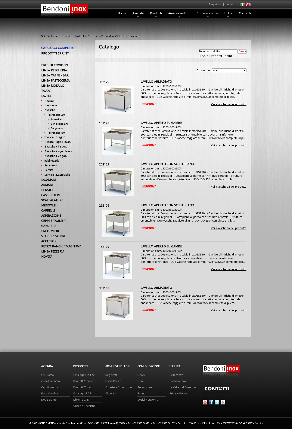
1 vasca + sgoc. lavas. (57, 142)
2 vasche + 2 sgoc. (55, 156)
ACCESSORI (49, 241)
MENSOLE (48, 205)
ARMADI (47, 185)
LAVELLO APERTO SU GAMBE (161, 123)
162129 (104, 123)
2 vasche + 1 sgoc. (55, 146)
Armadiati (56, 119)
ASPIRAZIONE (51, 215)
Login (229, 4)
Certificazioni (49, 387)
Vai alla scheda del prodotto (228, 104)
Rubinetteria (51, 160)
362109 (104, 288)
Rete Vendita (49, 393)
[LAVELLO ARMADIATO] (118, 113)
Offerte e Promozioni (119, 387)
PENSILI (47, 190)
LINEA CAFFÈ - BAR (55, 75)
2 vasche (92, 36)
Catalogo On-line (84, 375)
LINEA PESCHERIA (54, 70)
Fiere (140, 381)
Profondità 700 (56, 132)
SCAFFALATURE (52, 200)
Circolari (110, 393)
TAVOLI (46, 91)
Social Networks (147, 399)
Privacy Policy (178, 393)
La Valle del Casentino (184, 387)
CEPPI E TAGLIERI (53, 221)
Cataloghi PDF (82, 393)
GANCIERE (48, 226)
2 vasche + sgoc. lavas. (58, 151)
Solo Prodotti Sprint (216, 56)
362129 (104, 82)
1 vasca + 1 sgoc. (54, 137)
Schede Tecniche (84, 406)
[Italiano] (242, 5)
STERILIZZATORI (53, 236)
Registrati (215, 4)
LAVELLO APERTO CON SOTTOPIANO (167, 164)
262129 (104, 164)
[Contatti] (217, 392)
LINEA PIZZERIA (52, 251)
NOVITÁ (46, 256)
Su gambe (57, 128)
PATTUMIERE (50, 231)
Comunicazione (207, 13)
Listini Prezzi (113, 381)
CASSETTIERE (50, 195)
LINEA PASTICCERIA (55, 80)
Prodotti (156, 13)
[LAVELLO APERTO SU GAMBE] (117, 154)
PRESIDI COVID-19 (54, 65)
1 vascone (50, 105)
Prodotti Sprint (55, 53)
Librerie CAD (81, 399)
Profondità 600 (109, 36)
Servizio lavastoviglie (57, 175)
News (141, 375)
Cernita (48, 170)
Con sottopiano (60, 123)
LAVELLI (79, 36)
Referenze (176, 375)
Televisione (145, 387)
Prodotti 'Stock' (83, 387)
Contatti (245, 13)
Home (122, 13)
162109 (104, 247)
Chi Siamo (47, 375)
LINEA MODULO (52, 85)
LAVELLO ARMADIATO (156, 81)
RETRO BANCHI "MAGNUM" (61, 246)
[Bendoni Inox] (64, 18)
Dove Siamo (49, 399)
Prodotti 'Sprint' (83, 381)
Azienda (138, 13)
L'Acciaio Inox (178, 381)
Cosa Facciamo (50, 381)
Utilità (228, 13)
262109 (104, 205)
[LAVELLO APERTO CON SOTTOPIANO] (118, 195)
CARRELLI (48, 210)
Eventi (141, 393)
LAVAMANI (48, 180)
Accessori (50, 165)
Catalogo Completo (58, 48)
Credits (259, 423)
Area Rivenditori (179, 13)
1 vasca (49, 100)
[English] (248, 5)
